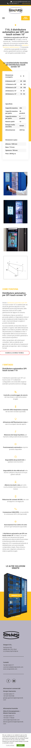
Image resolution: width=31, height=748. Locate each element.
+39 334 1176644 (8, 718)
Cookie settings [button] (10, 745)
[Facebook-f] (8, 681)
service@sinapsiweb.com (11, 720)
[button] (13, 616)
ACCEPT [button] (21, 745)
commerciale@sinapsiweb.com (13, 667)
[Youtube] (14, 681)
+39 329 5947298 (8, 696)
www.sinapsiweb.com (10, 669)
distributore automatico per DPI (17, 303)
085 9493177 (9, 665)
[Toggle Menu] (3, 18)
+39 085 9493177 (8, 694)
